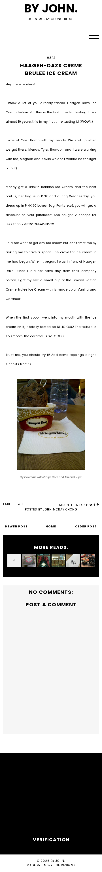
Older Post (86, 526)
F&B (20, 504)
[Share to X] (91, 505)
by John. (51, 8)
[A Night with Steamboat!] (14, 560)
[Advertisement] (51, 796)
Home (51, 526)
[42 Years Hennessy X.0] (43, 560)
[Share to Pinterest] (98, 505)
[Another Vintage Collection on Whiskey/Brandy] (58, 560)
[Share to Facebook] (94, 505)
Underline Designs (59, 865)
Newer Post (16, 526)
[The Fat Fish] (88, 560)
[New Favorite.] (29, 560)
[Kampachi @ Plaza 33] (73, 560)
